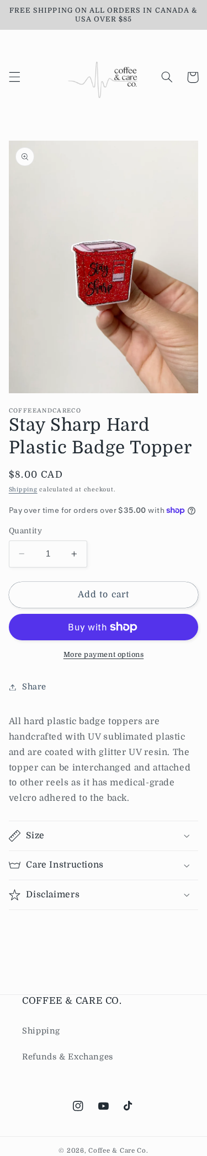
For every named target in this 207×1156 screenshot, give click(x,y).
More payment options (103, 655)
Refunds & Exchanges (67, 1057)
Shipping (23, 489)
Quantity (25, 531)
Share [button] (34, 687)
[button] (14, 77)
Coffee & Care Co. (118, 1150)
